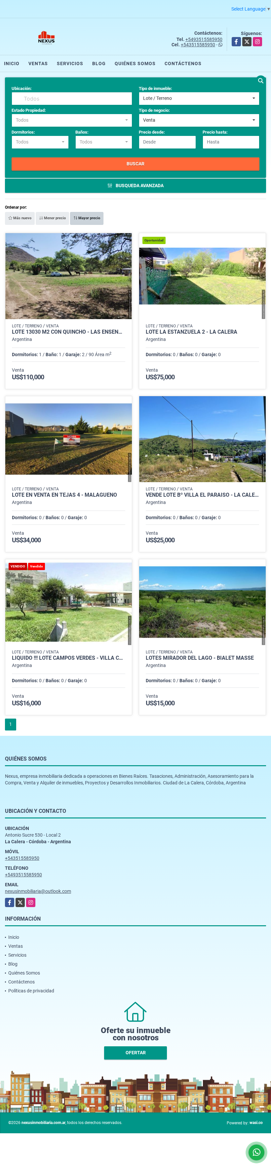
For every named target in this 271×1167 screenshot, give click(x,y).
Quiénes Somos (135, 63)
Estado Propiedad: (29, 110)
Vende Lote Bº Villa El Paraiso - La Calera (202, 495)
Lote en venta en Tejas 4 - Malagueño (64, 495)
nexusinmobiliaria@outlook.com (38, 891)
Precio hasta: (215, 132)
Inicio (11, 63)
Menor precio (54, 218)
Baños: (82, 132)
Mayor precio (88, 218)
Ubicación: (22, 88)
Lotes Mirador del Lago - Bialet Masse (200, 658)
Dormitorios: (23, 132)
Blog (99, 63)
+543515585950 (198, 44)
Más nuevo (21, 218)
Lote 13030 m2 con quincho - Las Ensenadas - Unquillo (68, 332)
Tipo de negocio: (154, 110)
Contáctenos (183, 63)
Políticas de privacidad (31, 990)
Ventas (38, 63)
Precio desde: (152, 132)
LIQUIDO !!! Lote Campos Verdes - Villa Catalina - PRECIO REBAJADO (68, 658)
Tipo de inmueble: (155, 88)
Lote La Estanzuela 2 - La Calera (191, 332)
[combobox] (199, 98)
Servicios (70, 63)
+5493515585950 (203, 39)
